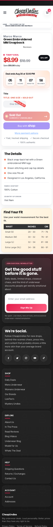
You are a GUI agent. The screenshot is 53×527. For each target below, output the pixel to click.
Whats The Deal (13, 450)
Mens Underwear (13, 384)
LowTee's (9, 398)
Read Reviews (12, 431)
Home (5, 24)
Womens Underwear (15, 389)
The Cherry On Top (17, 24)
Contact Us (10, 478)
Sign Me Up (26, 307)
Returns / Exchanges (15, 473)
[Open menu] (5, 12)
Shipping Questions (14, 469)
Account (9, 496)
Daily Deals (10, 379)
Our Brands (10, 394)
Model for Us (11, 445)
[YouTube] (34, 358)
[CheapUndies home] (26, 12)
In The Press (11, 426)
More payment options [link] (26, 133)
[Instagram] (26, 358)
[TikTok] (43, 358)
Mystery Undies (12, 403)
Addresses (10, 501)
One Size (14, 104)
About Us (9, 422)
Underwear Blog (13, 441)
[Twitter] (17, 358)
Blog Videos (11, 436)
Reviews (27, 47)
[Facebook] (8, 358)
